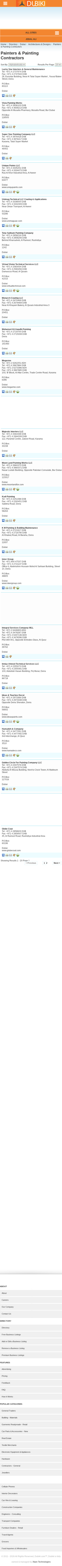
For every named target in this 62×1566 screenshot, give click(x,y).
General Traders (9, 1411)
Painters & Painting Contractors (20, 55)
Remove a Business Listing (13, 1348)
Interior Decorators (10, 1493)
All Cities (31, 32)
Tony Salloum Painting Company (17, 233)
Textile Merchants (9, 1445)
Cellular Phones (8, 1487)
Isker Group (7, 559)
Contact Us (6, 1314)
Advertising (6, 1369)
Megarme (6, 360)
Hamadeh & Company (12, 729)
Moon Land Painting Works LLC (17, 463)
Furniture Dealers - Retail (12, 1528)
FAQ (4, 1390)
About (4, 1293)
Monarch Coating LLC (12, 298)
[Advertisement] (31, 20)
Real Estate (6, 1438)
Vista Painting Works (12, 103)
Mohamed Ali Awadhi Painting (16, 329)
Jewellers (6, 1473)
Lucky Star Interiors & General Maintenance (23, 69)
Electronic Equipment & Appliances (16, 1452)
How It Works (7, 1397)
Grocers (5, 1542)
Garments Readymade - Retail (14, 1424)
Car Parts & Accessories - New (15, 1431)
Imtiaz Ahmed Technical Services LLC (20, 664)
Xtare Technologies (42, 1562)
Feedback (6, 1383)
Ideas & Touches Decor (13, 695)
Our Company (8, 1307)
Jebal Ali (31, 39)
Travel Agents (7, 1535)
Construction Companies (12, 1507)
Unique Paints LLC (11, 165)
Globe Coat (7, 829)
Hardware (6, 1459)
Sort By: (4, 64)
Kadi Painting (8, 496)
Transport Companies (11, 1521)
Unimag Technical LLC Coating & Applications (24, 199)
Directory (5, 1328)
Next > (57, 863)
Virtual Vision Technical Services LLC (20, 264)
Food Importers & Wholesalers (14, 1548)
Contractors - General (11, 1466)
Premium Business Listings (13, 1355)
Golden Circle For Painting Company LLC (22, 762)
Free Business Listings (11, 1335)
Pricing (4, 1376)
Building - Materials (9, 1418)
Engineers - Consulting (11, 1514)
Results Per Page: (46, 64)
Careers (5, 1300)
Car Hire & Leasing (10, 1500)
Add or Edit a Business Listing (14, 1341)
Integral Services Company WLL (17, 628)
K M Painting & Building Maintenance (20, 528)
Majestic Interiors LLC (12, 431)
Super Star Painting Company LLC (18, 134)
